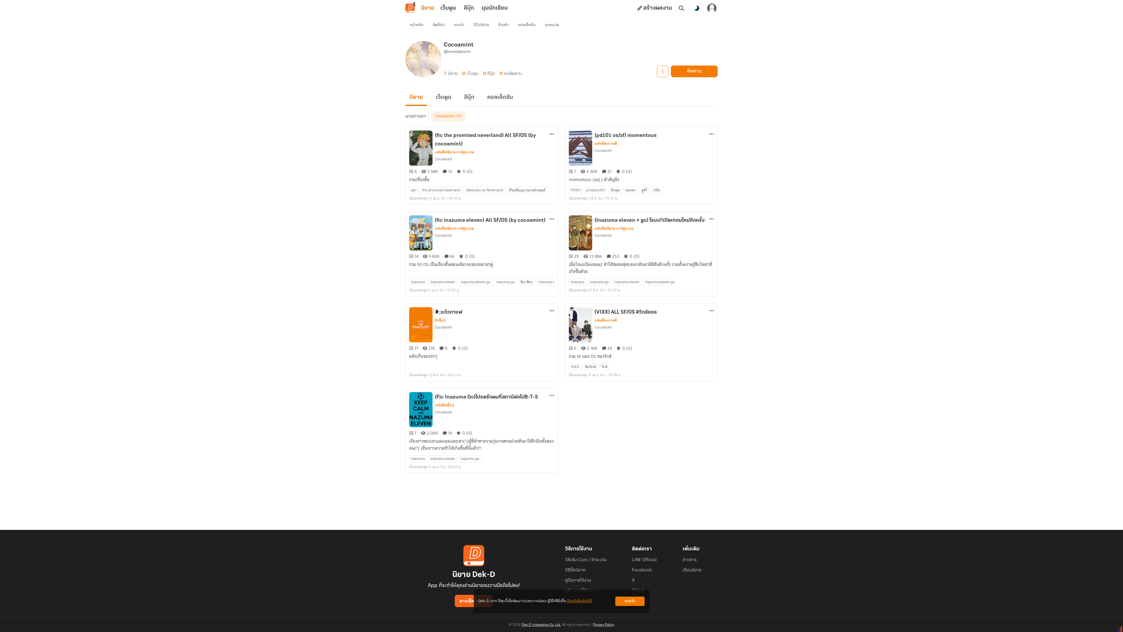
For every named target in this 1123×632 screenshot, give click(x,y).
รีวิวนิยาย (481, 25)
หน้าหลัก (416, 25)
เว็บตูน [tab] (448, 8)
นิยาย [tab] (427, 8)
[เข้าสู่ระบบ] (712, 8)
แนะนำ (459, 25)
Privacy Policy (603, 625)
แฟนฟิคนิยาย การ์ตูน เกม (454, 152)
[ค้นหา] (681, 8)
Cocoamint (445, 116)
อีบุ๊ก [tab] (469, 8)
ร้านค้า (503, 25)
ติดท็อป (439, 25)
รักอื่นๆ (440, 320)
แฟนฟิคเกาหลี (606, 143)
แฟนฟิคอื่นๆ (444, 405)
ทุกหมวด (552, 25)
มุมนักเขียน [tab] (495, 8)
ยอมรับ (630, 601)
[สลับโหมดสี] (696, 8)
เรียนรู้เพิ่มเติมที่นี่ (579, 601)
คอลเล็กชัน (526, 25)
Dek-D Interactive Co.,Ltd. (541, 625)
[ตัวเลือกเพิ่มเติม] (663, 71)
